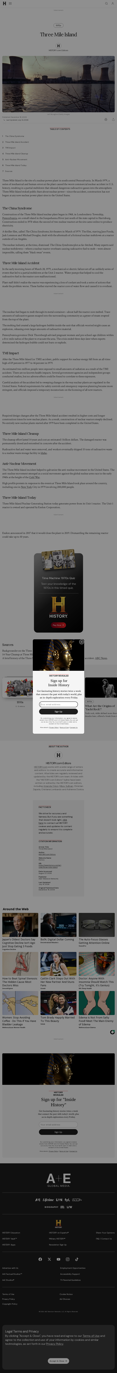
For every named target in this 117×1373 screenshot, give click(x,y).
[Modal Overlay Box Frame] (58, 686)
